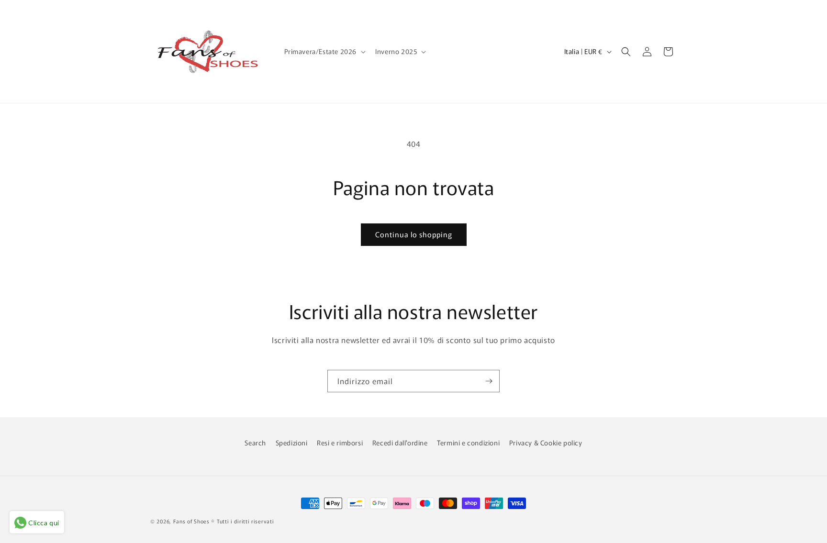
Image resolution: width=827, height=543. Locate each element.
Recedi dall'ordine (400, 442)
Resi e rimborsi (340, 442)
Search (255, 442)
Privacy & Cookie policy (545, 442)
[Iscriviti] (488, 381)
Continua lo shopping (413, 234)
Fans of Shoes (191, 521)
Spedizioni (292, 442)
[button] (324, 51)
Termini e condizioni (468, 442)
